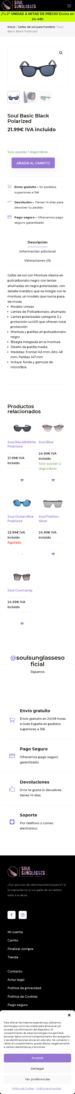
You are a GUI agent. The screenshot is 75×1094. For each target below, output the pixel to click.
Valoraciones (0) (37, 260)
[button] (69, 1015)
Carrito (13, 940)
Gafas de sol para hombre (36, 27)
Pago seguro (18, 1005)
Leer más (22, 554)
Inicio (11, 27)
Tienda (13, 957)
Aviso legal (16, 980)
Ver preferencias (37, 1079)
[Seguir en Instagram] (23, 915)
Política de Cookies (23, 1088)
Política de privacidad (48, 1088)
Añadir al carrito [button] (22, 480)
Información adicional (37, 251)
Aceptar (38, 1058)
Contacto (15, 971)
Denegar (37, 1068)
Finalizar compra (20, 949)
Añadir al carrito (33, 163)
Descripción (38, 242)
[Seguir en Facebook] (12, 915)
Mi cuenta (15, 932)
